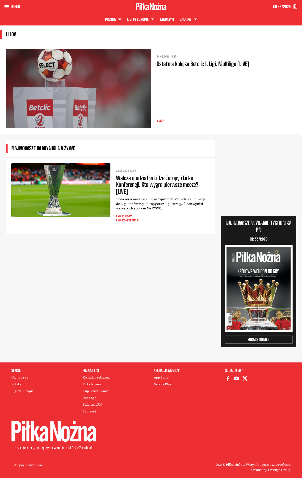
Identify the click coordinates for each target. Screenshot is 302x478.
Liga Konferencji (127, 220)
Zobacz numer (258, 339)
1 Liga (160, 120)
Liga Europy (124, 216)
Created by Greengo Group (271, 469)
